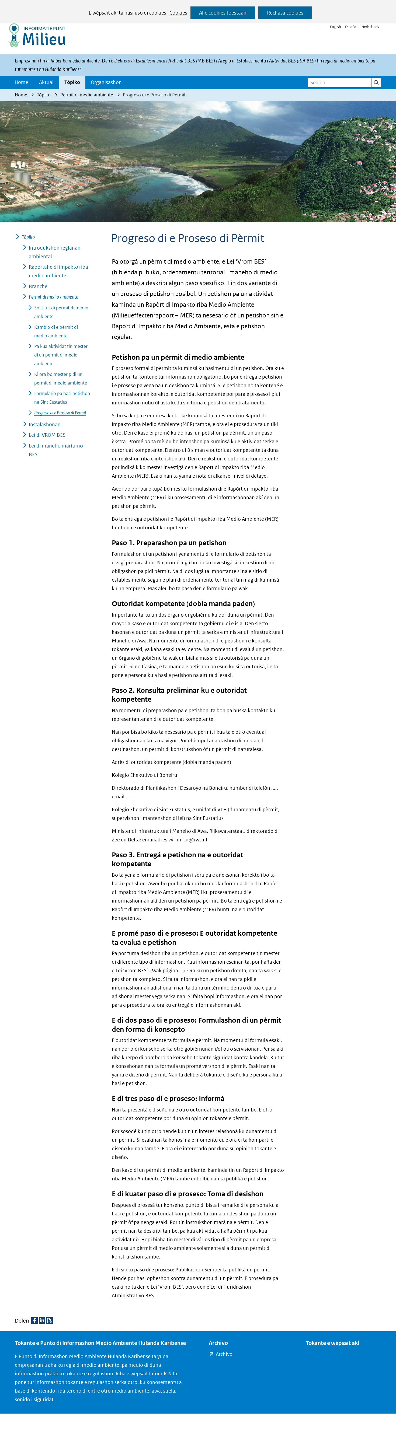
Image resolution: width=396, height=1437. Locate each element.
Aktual (46, 82)
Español (351, 27)
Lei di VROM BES (47, 435)
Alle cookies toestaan (222, 13)
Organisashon (106, 82)
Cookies (178, 13)
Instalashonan (45, 424)
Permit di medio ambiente (53, 297)
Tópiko (72, 82)
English (335, 27)
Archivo (224, 1355)
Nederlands (370, 27)
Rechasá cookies (285, 13)
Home (21, 82)
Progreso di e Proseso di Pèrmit (60, 413)
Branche (38, 286)
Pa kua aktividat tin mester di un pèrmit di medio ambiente (61, 354)
